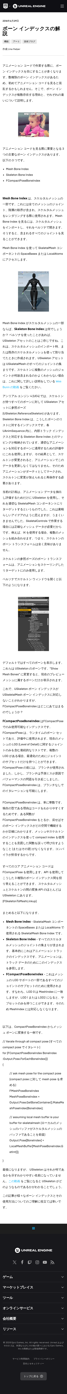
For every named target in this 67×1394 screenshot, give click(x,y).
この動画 (14, 1181)
